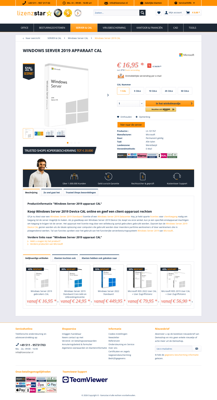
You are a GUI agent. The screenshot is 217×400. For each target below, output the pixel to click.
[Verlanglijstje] (159, 13)
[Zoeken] (142, 13)
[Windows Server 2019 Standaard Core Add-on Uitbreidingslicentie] (75, 278)
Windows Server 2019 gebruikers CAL (41, 292)
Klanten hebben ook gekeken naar (99, 258)
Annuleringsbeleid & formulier (77, 344)
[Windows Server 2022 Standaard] (108, 278)
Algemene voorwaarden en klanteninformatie (84, 347)
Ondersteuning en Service (121, 344)
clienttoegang (170, 216)
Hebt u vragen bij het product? (45, 241)
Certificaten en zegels (119, 351)
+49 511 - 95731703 (32, 345)
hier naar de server (131, 124)
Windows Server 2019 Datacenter (114, 216)
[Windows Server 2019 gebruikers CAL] (41, 278)
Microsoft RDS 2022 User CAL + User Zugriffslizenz (142, 292)
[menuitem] (119, 13)
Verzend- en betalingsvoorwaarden (79, 340)
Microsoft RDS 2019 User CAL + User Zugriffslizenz (175, 292)
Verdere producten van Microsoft (46, 244)
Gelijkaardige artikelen (36, 258)
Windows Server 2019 (148, 230)
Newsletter (113, 337)
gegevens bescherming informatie (182, 354)
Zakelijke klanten (153, 2)
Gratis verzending (132, 70)
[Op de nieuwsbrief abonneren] (196, 349)
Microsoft (168, 230)
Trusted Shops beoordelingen (81, 192)
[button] (161, 110)
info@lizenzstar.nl (119, 2)
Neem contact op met (72, 337)
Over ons (112, 347)
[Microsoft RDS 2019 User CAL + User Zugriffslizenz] (175, 278)
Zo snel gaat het (52, 192)
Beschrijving (31, 192)
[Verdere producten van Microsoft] (186, 58)
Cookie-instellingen (117, 333)
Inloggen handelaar (71, 333)
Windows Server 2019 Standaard (66, 216)
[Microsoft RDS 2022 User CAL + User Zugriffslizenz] (142, 278)
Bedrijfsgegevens (116, 358)
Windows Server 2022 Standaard (108, 292)
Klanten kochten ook (65, 258)
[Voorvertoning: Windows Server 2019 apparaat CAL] (28, 133)
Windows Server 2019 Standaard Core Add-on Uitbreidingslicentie (75, 294)
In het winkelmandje (168, 103)
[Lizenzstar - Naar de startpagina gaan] (35, 13)
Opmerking (144, 116)
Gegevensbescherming (119, 355)
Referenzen (114, 340)
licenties (154, 216)
